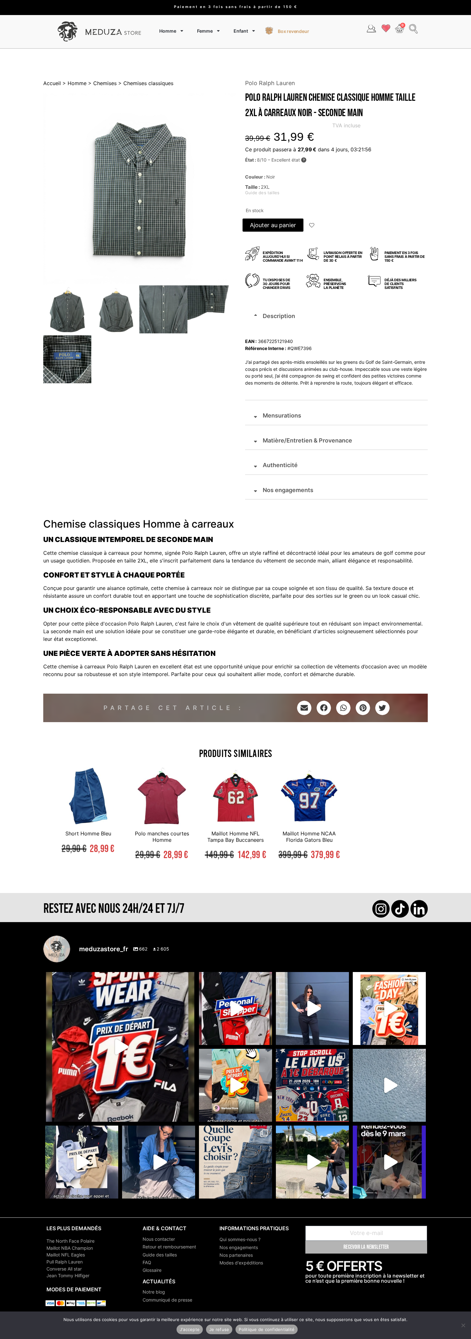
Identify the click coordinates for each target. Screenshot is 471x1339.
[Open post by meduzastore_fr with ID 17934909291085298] (389, 1008)
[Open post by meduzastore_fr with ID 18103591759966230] (158, 1162)
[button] (312, 226)
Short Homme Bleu (88, 833)
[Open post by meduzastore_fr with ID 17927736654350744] (312, 1008)
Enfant (241, 31)
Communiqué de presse (167, 1300)
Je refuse (219, 1329)
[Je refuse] (463, 1325)
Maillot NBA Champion (69, 1248)
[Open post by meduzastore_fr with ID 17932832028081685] (389, 1162)
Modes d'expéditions (241, 1262)
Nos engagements (238, 1247)
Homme (167, 31)
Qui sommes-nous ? (239, 1239)
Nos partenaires (236, 1255)
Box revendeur (293, 31)
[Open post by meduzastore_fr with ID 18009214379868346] (235, 1085)
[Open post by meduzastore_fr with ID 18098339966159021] (235, 1162)
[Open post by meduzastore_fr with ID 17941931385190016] (312, 1162)
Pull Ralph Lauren (64, 1261)
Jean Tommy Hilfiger (67, 1275)
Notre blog (154, 1292)
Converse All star (64, 1268)
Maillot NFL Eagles (65, 1254)
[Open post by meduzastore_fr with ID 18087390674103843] (389, 1085)
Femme (205, 31)
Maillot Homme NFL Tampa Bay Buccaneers (235, 836)
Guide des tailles (160, 1254)
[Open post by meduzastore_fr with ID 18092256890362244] (312, 1085)
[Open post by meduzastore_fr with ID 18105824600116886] (235, 1008)
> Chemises (102, 83)
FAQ (147, 1262)
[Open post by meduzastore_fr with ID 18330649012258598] (120, 1047)
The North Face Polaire (70, 1241)
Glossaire (152, 1270)
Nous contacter (159, 1239)
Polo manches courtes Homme (162, 836)
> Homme (74, 83)
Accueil (52, 83)
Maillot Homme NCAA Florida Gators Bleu (309, 836)
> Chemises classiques (145, 83)
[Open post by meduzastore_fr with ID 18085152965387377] (81, 1162)
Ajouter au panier (273, 225)
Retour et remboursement (169, 1246)
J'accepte (190, 1329)
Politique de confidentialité (266, 1329)
